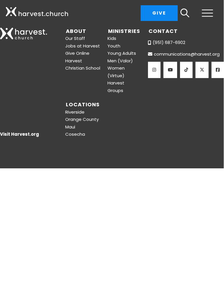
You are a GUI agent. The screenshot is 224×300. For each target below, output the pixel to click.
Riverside (74, 112)
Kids (111, 38)
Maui (70, 127)
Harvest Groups (115, 86)
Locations (83, 104)
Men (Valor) (120, 61)
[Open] (205, 13)
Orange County (82, 119)
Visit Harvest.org (19, 134)
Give (159, 13)
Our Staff (75, 38)
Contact (163, 31)
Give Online (77, 53)
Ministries (124, 31)
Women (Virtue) (116, 72)
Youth (113, 46)
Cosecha (75, 134)
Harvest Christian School (82, 64)
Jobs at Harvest (82, 46)
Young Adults (121, 53)
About (76, 31)
